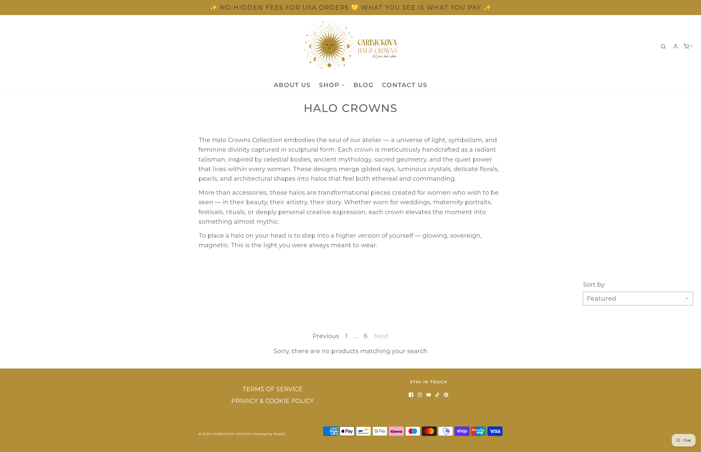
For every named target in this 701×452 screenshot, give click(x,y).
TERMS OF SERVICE (272, 389)
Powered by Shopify (269, 434)
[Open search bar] (663, 46)
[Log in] (675, 46)
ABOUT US (292, 85)
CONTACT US (404, 85)
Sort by (594, 285)
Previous (325, 336)
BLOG (364, 85)
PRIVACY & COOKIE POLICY (272, 401)
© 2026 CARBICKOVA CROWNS (225, 434)
